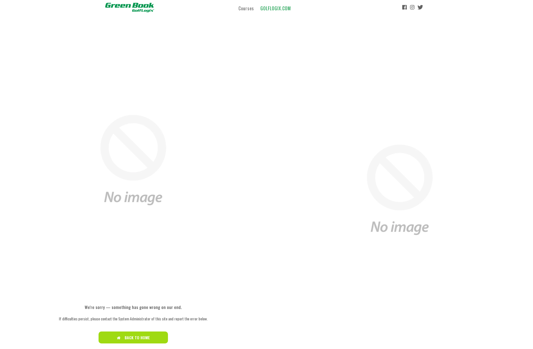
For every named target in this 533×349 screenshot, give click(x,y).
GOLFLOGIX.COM (275, 8)
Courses (246, 8)
